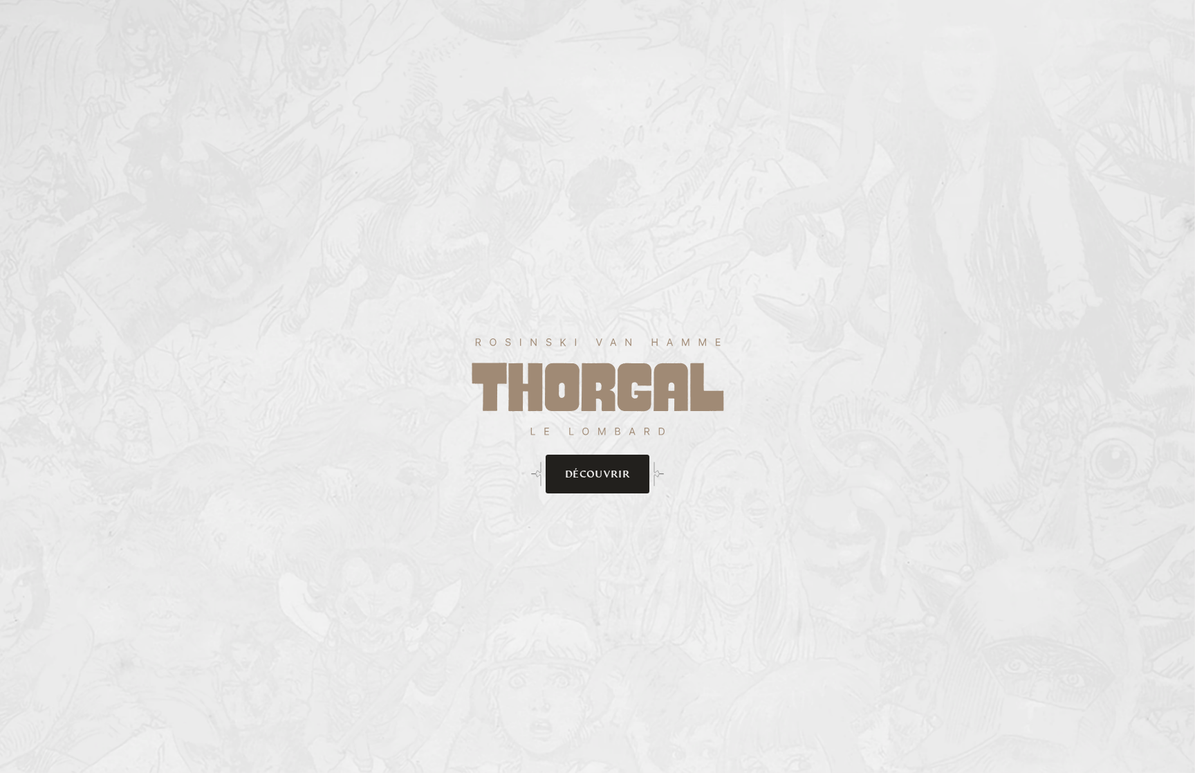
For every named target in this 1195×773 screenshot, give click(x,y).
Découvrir (597, 474)
